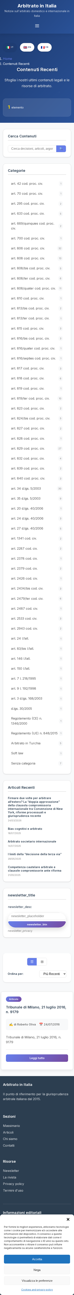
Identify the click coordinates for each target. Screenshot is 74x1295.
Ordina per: (15, 973)
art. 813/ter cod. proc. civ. (36, 318)
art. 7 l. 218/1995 (36, 678)
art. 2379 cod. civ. (36, 568)
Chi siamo (10, 1139)
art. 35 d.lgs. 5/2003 (36, 498)
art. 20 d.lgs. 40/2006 (36, 508)
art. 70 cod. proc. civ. (36, 193)
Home (7, 59)
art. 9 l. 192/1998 (36, 688)
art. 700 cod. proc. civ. (36, 238)
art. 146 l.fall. (36, 658)
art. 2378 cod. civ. (36, 558)
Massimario (11, 1126)
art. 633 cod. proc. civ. (36, 213)
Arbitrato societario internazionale (32, 841)
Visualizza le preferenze (37, 1280)
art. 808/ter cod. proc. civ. (36, 278)
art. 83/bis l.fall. (36, 649)
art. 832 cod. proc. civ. (36, 458)
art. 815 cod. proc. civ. (36, 328)
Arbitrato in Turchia (36, 743)
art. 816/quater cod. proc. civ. (36, 348)
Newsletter (11, 1171)
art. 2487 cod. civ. (36, 608)
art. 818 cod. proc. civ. (36, 378)
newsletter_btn (37, 924)
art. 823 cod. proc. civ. (36, 408)
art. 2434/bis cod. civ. (36, 588)
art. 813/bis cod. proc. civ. (36, 308)
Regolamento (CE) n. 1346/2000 (36, 720)
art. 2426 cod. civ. (36, 578)
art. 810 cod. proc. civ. (36, 298)
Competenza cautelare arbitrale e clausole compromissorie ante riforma (34, 868)
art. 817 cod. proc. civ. (36, 368)
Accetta (37, 1259)
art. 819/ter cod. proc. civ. (36, 398)
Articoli (8, 1132)
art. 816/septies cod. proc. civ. (36, 358)
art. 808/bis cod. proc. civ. (36, 268)
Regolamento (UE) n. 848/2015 (36, 733)
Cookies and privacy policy (37, 1289)
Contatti (8, 1145)
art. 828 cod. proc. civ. (36, 438)
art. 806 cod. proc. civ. (36, 248)
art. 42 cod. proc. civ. (36, 184)
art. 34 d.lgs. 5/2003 (36, 488)
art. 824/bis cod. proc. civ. (36, 418)
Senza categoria (36, 763)
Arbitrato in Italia (37, 6)
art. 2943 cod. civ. (36, 628)
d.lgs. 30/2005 (36, 709)
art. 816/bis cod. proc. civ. (36, 338)
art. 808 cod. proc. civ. (36, 258)
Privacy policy (13, 1184)
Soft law (36, 753)
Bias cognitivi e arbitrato (25, 828)
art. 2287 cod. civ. (36, 548)
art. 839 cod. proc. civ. (36, 468)
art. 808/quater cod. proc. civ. (36, 288)
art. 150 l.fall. (36, 668)
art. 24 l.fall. (36, 638)
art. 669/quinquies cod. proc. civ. (36, 225)
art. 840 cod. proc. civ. (36, 478)
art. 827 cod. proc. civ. (36, 428)
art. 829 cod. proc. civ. (36, 448)
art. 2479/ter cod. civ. (36, 598)
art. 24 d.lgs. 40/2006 (36, 518)
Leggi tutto (37, 1058)
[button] (68, 1219)
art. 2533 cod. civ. (36, 618)
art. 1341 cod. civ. (36, 538)
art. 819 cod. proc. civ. (36, 388)
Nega (37, 1270)
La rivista (9, 1177)
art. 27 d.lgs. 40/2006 (36, 528)
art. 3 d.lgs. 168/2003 (36, 698)
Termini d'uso (13, 1190)
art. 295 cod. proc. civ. (36, 203)
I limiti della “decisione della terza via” (35, 854)
